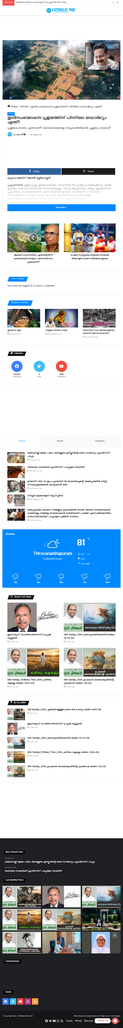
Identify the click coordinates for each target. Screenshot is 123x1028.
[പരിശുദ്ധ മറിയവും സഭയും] (61, 318)
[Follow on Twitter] (22, 135)
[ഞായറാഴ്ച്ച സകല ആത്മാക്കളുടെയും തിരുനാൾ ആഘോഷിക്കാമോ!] (99, 318)
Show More (61, 207)
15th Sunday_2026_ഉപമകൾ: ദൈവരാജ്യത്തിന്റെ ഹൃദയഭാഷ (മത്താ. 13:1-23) (89, 681)
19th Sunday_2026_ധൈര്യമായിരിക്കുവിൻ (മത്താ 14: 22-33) (89, 636)
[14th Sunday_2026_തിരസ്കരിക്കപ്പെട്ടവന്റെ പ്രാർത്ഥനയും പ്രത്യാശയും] (21, 942)
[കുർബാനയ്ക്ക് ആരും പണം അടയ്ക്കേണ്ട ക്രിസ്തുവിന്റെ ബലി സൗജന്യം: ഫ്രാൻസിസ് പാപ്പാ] (16, 458)
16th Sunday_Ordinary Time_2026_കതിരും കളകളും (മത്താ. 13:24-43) (29, 681)
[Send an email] (24, 135)
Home (13, 107)
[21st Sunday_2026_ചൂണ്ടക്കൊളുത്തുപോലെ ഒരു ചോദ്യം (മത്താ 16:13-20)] (16, 714)
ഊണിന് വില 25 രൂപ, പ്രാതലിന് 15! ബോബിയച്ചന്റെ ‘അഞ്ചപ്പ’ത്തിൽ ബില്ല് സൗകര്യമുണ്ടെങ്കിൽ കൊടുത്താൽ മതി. (67, 483)
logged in (27, 286)
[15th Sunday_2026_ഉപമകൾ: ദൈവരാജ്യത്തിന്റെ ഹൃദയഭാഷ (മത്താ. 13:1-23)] (90, 662)
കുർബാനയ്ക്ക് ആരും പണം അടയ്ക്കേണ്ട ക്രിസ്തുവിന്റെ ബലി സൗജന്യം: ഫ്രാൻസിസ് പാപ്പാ (68, 455)
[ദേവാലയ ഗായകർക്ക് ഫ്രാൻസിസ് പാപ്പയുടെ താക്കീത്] (16, 472)
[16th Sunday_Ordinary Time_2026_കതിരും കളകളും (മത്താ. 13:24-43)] (33, 662)
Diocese (88, 1022)
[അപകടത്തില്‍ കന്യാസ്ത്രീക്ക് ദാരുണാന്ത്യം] (101, 942)
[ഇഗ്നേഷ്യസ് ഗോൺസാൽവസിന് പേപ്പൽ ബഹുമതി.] (33, 617)
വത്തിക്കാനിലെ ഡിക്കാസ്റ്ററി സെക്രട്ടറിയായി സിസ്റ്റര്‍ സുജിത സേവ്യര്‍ (50, 2)
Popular (21, 441)
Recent (60, 441)
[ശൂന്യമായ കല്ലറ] (23, 318)
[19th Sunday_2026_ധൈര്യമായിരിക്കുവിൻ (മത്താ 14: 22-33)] (90, 617)
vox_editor (17, 135)
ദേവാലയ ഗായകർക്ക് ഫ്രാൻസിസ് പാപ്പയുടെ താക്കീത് (55, 468)
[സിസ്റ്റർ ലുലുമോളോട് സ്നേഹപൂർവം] (16, 500)
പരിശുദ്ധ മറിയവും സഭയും (56, 330)
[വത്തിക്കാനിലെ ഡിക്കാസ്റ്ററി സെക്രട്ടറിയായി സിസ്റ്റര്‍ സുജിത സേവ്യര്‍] (61, 942)
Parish (98, 1022)
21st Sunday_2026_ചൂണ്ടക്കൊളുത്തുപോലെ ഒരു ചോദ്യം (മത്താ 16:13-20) (64, 710)
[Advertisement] (61, 27)
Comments (100, 441)
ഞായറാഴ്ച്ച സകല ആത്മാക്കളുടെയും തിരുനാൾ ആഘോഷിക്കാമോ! (99, 332)
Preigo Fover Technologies (110, 1016)
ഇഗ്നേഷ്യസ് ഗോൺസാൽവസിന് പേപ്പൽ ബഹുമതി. (29, 636)
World (78, 1022)
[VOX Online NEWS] (61, 10)
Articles (24, 107)
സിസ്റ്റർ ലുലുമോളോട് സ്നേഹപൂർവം (45, 496)
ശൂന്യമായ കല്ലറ (14, 330)
